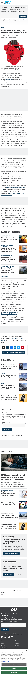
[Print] (3, 347)
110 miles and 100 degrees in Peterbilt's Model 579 (8, 503)
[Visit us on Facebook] (2, 636)
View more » (4, 276)
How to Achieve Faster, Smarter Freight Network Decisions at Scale (8, 249)
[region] (14, 662)
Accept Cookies (14, 672)
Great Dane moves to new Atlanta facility (8, 376)
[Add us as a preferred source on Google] (7, 347)
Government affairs (7, 490)
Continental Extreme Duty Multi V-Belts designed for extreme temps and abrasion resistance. (9, 397)
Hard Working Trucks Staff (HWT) (9, 35)
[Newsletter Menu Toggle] (26, 2)
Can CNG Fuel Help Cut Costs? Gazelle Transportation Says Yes (8, 270)
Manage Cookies (14, 664)
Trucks (3, 27)
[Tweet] (18, 347)
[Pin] (22, 347)
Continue (7, 429)
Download (8, 574)
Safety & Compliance (7, 473)
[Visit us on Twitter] (5, 636)
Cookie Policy (6, 661)
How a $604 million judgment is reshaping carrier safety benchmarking (9, 515)
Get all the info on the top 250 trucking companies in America (14, 542)
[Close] (26, 650)
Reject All (14, 668)
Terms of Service (8, 21)
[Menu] (2, 2)
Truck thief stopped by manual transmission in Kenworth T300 (8, 387)
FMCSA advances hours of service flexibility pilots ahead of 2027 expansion (13, 477)
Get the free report (11, 553)
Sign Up (5, 629)
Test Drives (4, 501)
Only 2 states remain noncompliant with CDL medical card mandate (8, 493)
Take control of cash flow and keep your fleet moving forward (9, 239)
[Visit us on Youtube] (12, 636)
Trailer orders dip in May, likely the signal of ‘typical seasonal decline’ (9, 366)
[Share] (11, 347)
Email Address (6, 422)
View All (19, 574)
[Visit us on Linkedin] (9, 636)
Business (3, 363)
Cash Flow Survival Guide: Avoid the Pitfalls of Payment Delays (13, 568)
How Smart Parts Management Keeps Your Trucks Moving (8, 259)
